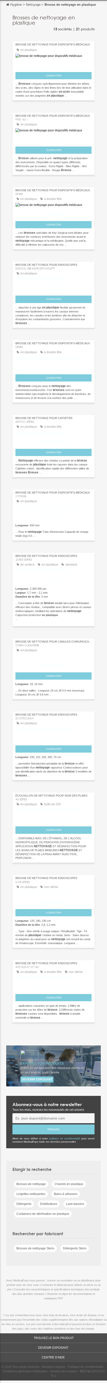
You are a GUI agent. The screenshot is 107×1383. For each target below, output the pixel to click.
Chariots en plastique (68, 1184)
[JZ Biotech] (53, 579)
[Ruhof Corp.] (53, 288)
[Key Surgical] (53, 213)
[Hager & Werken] (53, 664)
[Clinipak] (53, 366)
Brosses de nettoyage (31, 1184)
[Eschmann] (53, 139)
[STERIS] (53, 64)
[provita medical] (53, 515)
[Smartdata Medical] (53, 441)
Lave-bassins (75, 1204)
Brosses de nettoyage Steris (35, 1248)
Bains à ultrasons (65, 1194)
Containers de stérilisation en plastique (42, 1214)
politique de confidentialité (64, 1138)
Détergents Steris (74, 1248)
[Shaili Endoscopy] (53, 901)
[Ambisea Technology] (53, 819)
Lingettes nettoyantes (30, 1194)
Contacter (53, 75)
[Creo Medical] (53, 738)
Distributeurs (48, 1204)
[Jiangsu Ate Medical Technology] (53, 986)
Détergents (23, 1204)
